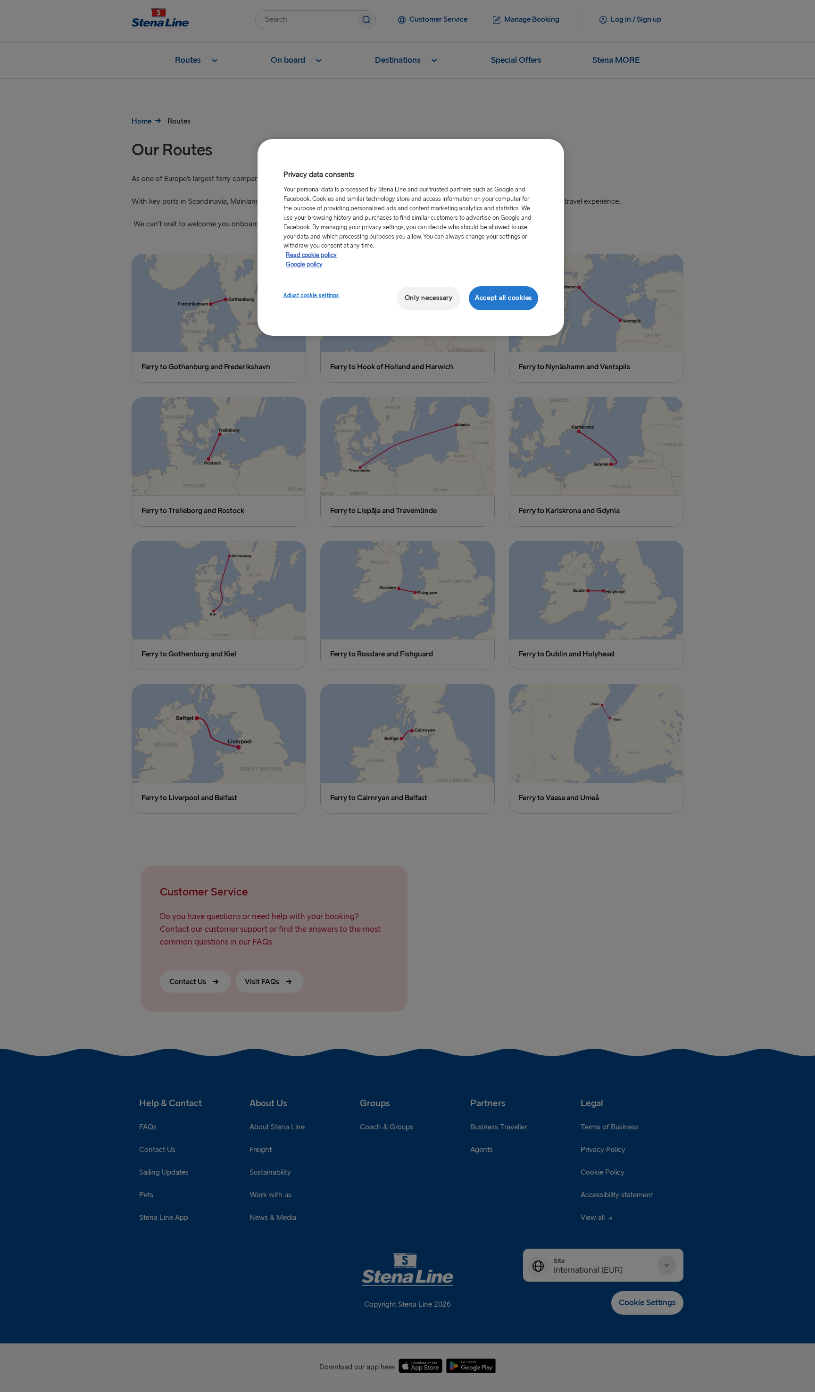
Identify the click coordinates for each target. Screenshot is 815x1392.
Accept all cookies (503, 298)
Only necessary (429, 298)
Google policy (304, 264)
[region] (411, 237)
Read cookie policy (311, 255)
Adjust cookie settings (311, 295)
